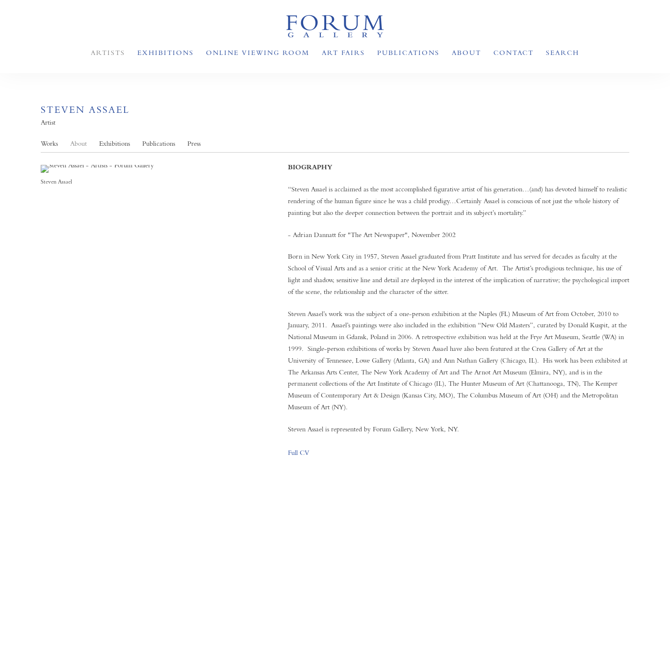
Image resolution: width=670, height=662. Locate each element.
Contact (513, 52)
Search (562, 52)
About (466, 52)
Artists (108, 52)
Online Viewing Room (257, 52)
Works (49, 143)
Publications (408, 52)
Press (194, 143)
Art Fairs (343, 52)
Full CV (298, 452)
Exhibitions (165, 52)
